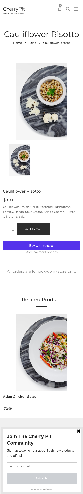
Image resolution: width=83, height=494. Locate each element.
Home (17, 43)
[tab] (41, 272)
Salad (32, 43)
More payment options (41, 252)
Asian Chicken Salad (19, 397)
